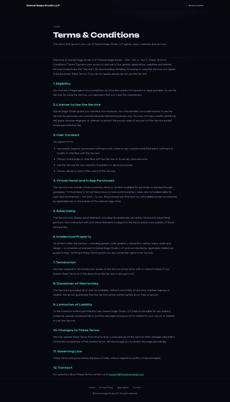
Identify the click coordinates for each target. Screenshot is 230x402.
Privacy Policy (106, 387)
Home (92, 387)
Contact (137, 387)
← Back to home (195, 5)
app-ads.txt (123, 387)
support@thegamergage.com (126, 374)
